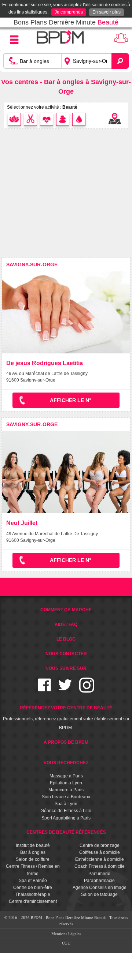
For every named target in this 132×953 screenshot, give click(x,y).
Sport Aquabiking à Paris (66, 818)
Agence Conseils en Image (99, 887)
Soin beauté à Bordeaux (66, 796)
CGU (66, 943)
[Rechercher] (120, 61)
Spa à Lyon (66, 803)
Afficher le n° (70, 400)
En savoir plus (106, 12)
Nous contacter (66, 653)
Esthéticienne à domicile (99, 859)
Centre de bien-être (32, 887)
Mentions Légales (66, 933)
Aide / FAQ (66, 624)
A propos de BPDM (66, 742)
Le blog (66, 639)
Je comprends (69, 12)
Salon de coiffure (33, 859)
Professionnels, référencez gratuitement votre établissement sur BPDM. (66, 717)
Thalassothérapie (32, 894)
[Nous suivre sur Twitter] (65, 689)
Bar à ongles (32, 852)
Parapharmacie (99, 880)
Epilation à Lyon (66, 782)
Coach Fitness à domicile (99, 866)
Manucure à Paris (66, 789)
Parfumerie (99, 873)
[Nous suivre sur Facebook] (44, 689)
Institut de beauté (33, 845)
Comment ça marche (66, 609)
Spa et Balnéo (33, 880)
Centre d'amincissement (33, 901)
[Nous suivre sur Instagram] (86, 689)
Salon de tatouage (99, 894)
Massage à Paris (66, 775)
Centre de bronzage (100, 845)
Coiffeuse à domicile (99, 852)
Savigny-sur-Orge (32, 264)
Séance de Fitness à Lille (66, 810)
